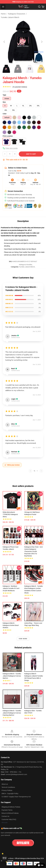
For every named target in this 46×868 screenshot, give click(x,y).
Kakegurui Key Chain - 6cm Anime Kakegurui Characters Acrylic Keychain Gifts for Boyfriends (33, 551)
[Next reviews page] (41, 471)
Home (3, 14)
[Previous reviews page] (30, 471)
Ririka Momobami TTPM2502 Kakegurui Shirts (10, 514)
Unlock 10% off (4, 858)
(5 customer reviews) (20, 87)
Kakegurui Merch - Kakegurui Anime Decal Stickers (11, 625)
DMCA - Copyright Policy (10, 793)
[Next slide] (41, 41)
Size (4, 102)
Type (4, 95)
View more (23, 638)
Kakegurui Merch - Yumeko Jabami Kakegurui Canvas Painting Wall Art (12, 713)
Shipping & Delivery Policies (11, 807)
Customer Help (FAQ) (9, 819)
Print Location (8, 136)
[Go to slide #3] (29, 69)
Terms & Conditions (8, 787)
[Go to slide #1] (6, 69)
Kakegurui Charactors (16, 14)
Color (4, 114)
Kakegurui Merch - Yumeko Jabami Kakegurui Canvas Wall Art (12, 676)
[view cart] (43, 6)
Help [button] (42, 865)
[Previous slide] (4, 41)
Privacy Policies (7, 790)
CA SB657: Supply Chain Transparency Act (16, 797)
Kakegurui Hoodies (25, 264)
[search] (39, 6)
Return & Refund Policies (10, 813)
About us (5, 784)
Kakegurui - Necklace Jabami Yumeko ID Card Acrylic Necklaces (11, 588)
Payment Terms (7, 810)
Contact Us (5, 816)
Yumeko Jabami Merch (10, 17)
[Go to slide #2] (18, 69)
